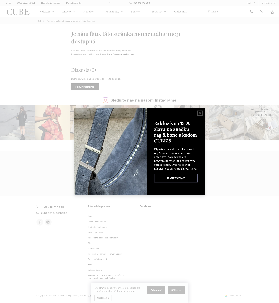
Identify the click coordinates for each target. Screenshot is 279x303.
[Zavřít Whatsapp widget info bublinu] (42, 290)
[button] (8, 294)
